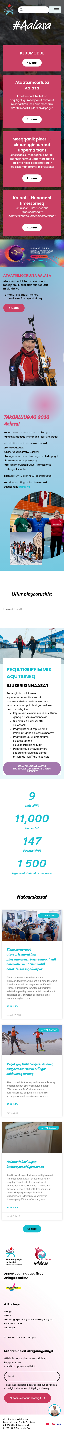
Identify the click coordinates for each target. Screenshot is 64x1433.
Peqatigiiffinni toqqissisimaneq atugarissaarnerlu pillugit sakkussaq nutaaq (30, 1069)
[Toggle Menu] (56, 9)
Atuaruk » (12, 1006)
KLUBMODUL (32, 53)
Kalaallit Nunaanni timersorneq (32, 200)
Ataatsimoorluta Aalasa (32, 85)
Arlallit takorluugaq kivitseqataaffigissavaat (25, 1164)
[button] (32, 1228)
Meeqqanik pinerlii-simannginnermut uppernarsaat (32, 144)
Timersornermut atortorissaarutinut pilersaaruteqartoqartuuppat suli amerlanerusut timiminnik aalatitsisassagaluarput (31, 959)
